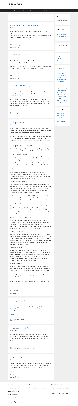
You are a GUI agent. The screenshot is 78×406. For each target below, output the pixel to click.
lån (18, 45)
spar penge (22, 292)
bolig (12, 45)
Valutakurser (59, 56)
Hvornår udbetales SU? (62, 119)
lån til (24, 376)
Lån (57, 49)
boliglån (15, 45)
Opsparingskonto (60, 60)
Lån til (12, 374)
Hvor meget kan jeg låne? (18, 301)
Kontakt (45, 10)
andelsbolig (13, 376)
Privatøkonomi (16, 10)
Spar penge (16, 290)
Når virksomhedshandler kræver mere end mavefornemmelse (62, 81)
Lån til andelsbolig (16, 357)
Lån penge (25, 10)
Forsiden (10, 10)
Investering (39, 10)
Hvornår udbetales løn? (62, 113)
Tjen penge (32, 10)
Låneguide (13, 317)
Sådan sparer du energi (18, 122)
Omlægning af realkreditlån (19, 328)
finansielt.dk (15, 3)
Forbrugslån (59, 58)
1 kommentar (14, 350)
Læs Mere (12, 41)
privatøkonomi (26, 45)
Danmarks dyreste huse (18, 55)
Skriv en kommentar (15, 47)
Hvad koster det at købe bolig (20, 86)
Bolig (12, 44)
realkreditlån (32, 348)
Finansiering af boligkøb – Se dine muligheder (25, 25)
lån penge (21, 45)
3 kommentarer (14, 293)
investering (19, 113)
